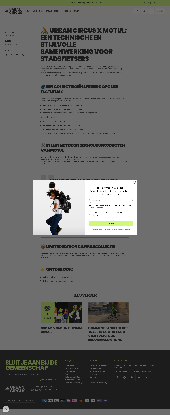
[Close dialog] (134, 182)
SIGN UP (111, 223)
